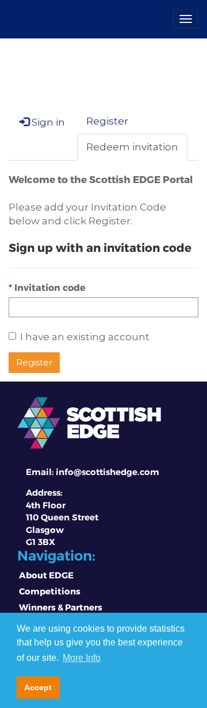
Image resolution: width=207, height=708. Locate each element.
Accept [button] (38, 687)
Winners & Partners (60, 607)
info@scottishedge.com (107, 471)
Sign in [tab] (47, 122)
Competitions (49, 591)
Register (34, 362)
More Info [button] (82, 658)
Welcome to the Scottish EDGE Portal (101, 179)
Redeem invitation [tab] (132, 147)
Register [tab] (107, 121)
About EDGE (46, 575)
